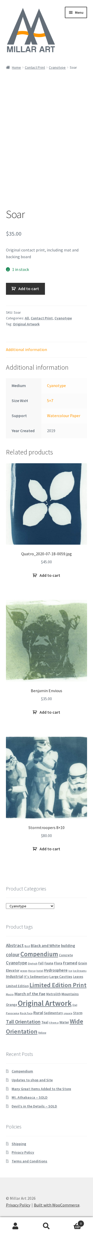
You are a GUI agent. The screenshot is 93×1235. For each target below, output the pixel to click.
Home (16, 67)
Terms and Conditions (29, 1161)
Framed (70, 962)
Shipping (19, 1143)
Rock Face (26, 1013)
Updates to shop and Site (32, 1080)
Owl (74, 1005)
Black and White (45, 945)
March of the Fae (29, 993)
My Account (15, 1226)
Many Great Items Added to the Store (41, 1088)
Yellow (42, 1032)
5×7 (50, 400)
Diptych (32, 963)
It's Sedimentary (36, 976)
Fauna (48, 963)
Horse (32, 970)
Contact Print (35, 67)
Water (64, 1022)
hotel (39, 970)
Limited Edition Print (58, 985)
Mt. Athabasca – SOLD (30, 1097)
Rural (38, 1012)
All (27, 318)
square (68, 1013)
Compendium (39, 954)
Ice (70, 970)
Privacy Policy (23, 1152)
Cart (72, 1221)
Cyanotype (57, 67)
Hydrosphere (56, 970)
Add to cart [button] (50, 575)
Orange (11, 1004)
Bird (27, 946)
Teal (44, 1022)
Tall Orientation (23, 1021)
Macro (10, 994)
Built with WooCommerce (57, 1205)
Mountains (70, 994)
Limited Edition (17, 986)
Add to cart (28, 288)
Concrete (66, 955)
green (23, 970)
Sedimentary (53, 1013)
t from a (54, 1022)
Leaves (78, 976)
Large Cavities (60, 976)
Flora (58, 963)
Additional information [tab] (26, 349)
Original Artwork (26, 324)
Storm (77, 1013)
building (68, 945)
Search (46, 1226)
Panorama (12, 1013)
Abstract (15, 945)
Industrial (14, 976)
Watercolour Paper (63, 415)
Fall (41, 963)
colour (13, 954)
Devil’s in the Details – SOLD (34, 1106)
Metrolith (53, 994)
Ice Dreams (80, 970)
